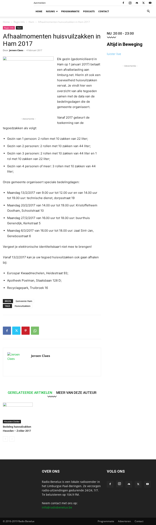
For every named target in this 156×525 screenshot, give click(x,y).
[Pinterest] (26, 331)
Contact (103, 11)
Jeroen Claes (16, 50)
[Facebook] (123, 3)
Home (39, 11)
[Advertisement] (130, 88)
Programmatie (70, 11)
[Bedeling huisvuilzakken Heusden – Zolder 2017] (18, 413)
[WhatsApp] (35, 331)
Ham (31, 22)
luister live (114, 54)
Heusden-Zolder (12, 421)
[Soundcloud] (137, 3)
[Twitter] (143, 3)
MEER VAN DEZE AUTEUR (76, 392)
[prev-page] (5, 438)
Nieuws (50, 11)
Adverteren (124, 521)
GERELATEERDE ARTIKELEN (30, 392)
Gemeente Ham (24, 301)
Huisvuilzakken (22, 305)
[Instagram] (130, 3)
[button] (148, 11)
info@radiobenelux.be (57, 507)
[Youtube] (150, 3)
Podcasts (89, 11)
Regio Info (19, 22)
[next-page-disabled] (11, 438)
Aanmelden (40, 2)
